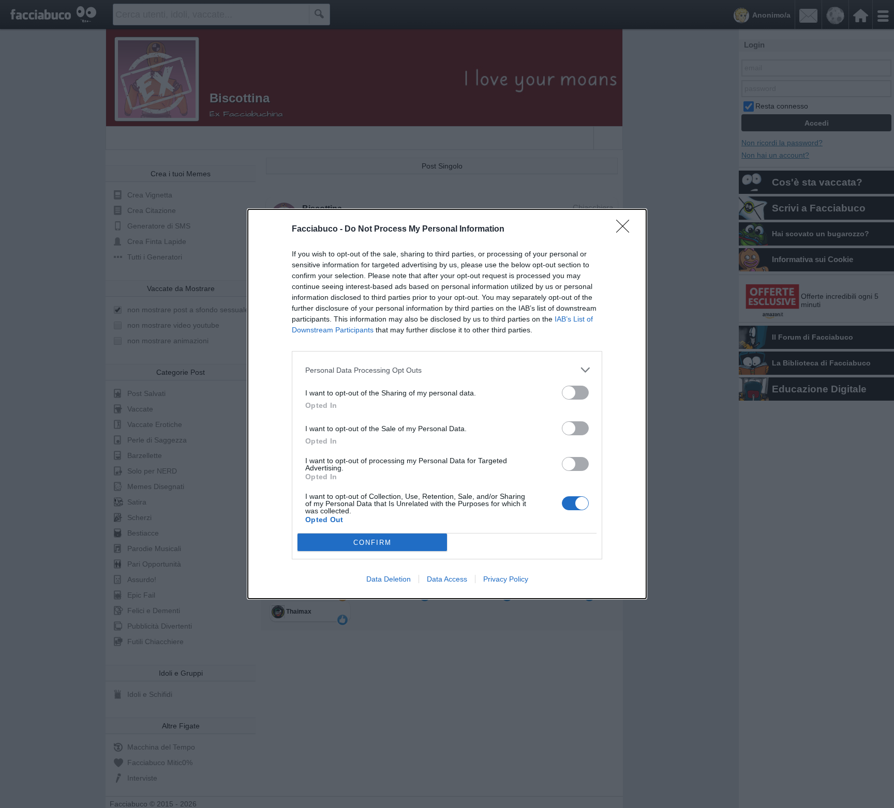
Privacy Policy (505, 579)
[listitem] (447, 369)
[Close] (626, 229)
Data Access (447, 579)
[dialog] (447, 404)
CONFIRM (372, 542)
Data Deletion (388, 579)
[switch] (575, 393)
